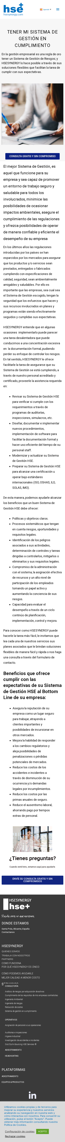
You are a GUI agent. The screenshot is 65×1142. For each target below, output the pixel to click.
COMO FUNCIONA (11, 963)
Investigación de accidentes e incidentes (22, 1040)
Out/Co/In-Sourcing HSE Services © (20, 1044)
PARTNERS (7, 959)
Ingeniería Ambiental (14, 999)
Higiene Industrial (12, 1036)
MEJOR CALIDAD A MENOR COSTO (21, 977)
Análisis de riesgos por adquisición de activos (24, 991)
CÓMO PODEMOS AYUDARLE (17, 973)
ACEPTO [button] (42, 1131)
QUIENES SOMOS (11, 951)
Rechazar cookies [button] (15, 1136)
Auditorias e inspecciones (16, 1032)
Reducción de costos (14, 1007)
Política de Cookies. (15, 1124)
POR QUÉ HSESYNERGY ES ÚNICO (20, 966)
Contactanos (8, 932)
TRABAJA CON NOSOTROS (16, 955)
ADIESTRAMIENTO (13, 1050)
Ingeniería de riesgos (13, 1003)
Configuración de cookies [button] (19, 1131)
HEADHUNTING (11, 1056)
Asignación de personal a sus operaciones (23, 1025)
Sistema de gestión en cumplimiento (20, 1011)
